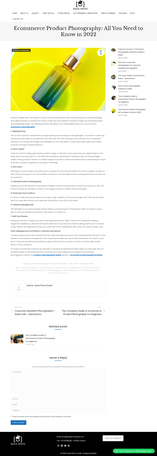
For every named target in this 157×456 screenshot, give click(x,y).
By (59, 264)
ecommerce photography (47, 267)
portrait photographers (55, 270)
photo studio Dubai (61, 267)
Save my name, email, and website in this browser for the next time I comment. (42, 416)
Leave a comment (87, 264)
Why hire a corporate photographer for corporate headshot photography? (129, 65)
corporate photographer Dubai (29, 267)
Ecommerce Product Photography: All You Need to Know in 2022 (132, 110)
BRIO (95, 453)
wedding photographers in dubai (58, 273)
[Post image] (17, 338)
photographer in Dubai (75, 267)
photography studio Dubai (39, 270)
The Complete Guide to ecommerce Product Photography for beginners (40, 338)
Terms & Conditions (113, 438)
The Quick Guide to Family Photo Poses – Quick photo (131, 77)
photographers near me (23, 270)
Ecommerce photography (21, 50)
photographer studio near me (91, 267)
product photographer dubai (71, 270)
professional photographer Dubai (90, 270)
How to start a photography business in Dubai (129, 87)
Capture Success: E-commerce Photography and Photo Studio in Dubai (131, 52)
